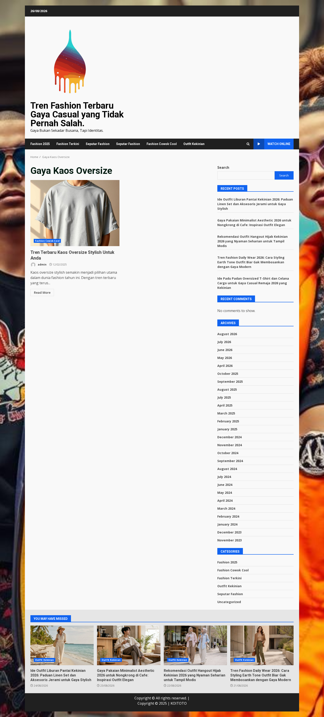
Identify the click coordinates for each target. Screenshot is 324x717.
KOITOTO (179, 703)
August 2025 (227, 389)
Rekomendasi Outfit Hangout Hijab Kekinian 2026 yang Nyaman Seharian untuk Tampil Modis (252, 241)
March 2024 (226, 508)
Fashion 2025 (40, 144)
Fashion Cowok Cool (162, 144)
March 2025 (226, 413)
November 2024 (229, 445)
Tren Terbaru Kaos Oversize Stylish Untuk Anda (74, 213)
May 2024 (224, 492)
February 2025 (228, 421)
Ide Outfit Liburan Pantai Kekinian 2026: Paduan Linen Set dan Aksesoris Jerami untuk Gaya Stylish (255, 204)
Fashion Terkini (67, 144)
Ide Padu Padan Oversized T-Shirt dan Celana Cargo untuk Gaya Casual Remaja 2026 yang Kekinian (253, 283)
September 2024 (230, 461)
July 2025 (224, 397)
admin (42, 264)
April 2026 (225, 366)
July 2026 (224, 342)
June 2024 (224, 485)
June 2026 (224, 350)
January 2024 (227, 524)
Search (223, 167)
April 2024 (225, 500)
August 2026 (227, 334)
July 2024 (224, 477)
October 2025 (227, 374)
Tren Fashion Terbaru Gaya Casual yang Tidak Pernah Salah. (77, 114)
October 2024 (227, 453)
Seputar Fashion (98, 144)
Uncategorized (229, 602)
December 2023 (229, 532)
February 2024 (228, 516)
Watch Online (279, 144)
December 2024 (229, 437)
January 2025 (227, 429)
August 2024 (227, 469)
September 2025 (230, 381)
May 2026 (224, 358)
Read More (42, 292)
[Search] (248, 144)
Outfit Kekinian (194, 144)
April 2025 (225, 405)
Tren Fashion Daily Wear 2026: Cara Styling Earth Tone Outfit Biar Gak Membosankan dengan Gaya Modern (251, 262)
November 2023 (229, 540)
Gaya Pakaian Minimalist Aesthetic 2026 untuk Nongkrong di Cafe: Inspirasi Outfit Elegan (128, 645)
